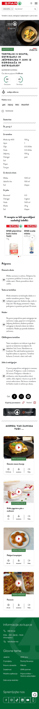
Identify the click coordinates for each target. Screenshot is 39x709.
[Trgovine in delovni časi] (31, 3)
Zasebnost (7, 669)
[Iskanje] (35, 9)
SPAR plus (24, 657)
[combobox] (8, 9)
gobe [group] (3, 105)
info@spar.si (7, 637)
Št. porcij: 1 (7, 126)
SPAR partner (25, 669)
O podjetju (7, 661)
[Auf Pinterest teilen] (28, 396)
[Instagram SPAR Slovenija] (11, 700)
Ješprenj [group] (10, 105)
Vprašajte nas (12, 642)
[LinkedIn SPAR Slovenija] (22, 700)
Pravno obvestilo (9, 665)
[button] (32, 237)
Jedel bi (6, 657)
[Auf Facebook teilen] (14, 396)
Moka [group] (17, 105)
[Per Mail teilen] (21, 396)
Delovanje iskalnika (10, 680)
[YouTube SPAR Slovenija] (27, 700)
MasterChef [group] (25, 105)
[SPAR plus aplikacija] (33, 700)
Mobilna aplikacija (10, 674)
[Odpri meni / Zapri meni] (36, 3)
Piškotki (23, 665)
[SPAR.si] (12, 3)
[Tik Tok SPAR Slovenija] (17, 700)
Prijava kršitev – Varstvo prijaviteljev (28, 675)
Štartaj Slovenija (26, 661)
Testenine (9, 111)
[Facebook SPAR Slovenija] (6, 700)
